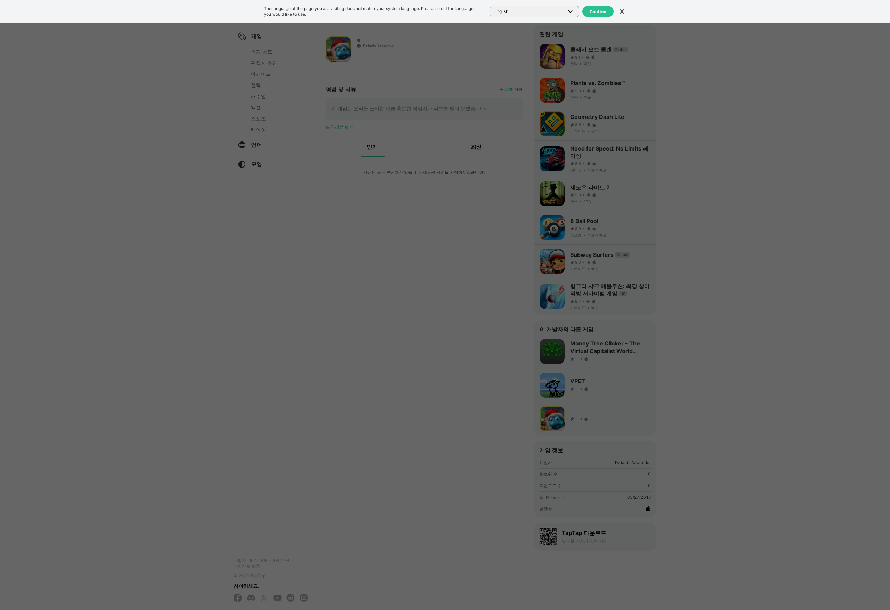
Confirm (598, 11)
